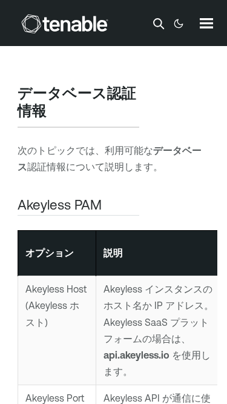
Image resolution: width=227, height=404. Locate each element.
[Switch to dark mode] (178, 23)
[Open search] (159, 23)
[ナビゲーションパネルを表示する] (206, 23)
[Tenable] (64, 24)
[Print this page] (57, 112)
